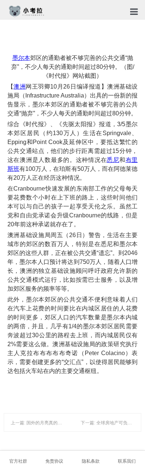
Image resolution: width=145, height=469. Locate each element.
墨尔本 (21, 58)
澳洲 (19, 86)
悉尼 (113, 160)
